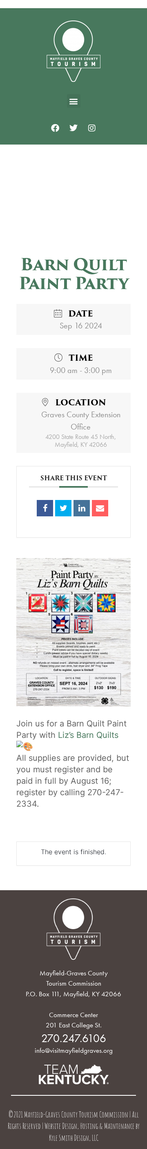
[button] (73, 101)
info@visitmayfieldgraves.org (74, 1050)
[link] (88, 735)
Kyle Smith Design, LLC (73, 1139)
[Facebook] (55, 128)
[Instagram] (92, 128)
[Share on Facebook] (45, 508)
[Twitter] (73, 128)
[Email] (100, 508)
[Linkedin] (82, 508)
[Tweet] (63, 508)
